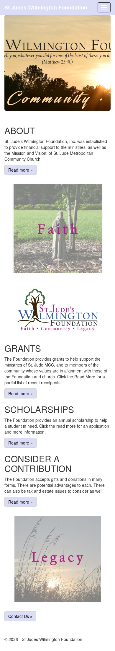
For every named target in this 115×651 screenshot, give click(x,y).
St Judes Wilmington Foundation (45, 7)
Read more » (20, 170)
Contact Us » (20, 616)
